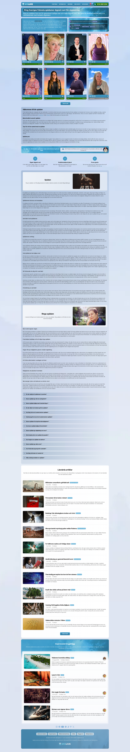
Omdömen (70, 4)
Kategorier (85, 4)
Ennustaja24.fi (74, 740)
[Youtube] (62, 727)
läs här (77, 28)
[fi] (92, 3)
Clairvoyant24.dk (67, 740)
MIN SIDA (40, 64)
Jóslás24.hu (80, 740)
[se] (92, 5)
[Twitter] (73, 727)
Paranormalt (70, 497)
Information (62, 4)
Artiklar (48, 115)
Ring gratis (77, 4)
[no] (90, 5)
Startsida (54, 4)
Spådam (72, 657)
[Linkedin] (66, 727)
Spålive (48, 737)
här (101, 166)
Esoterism (73, 589)
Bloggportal (80, 733)
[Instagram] (56, 727)
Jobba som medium (41, 733)
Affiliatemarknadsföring (64, 733)
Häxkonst (72, 605)
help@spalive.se (80, 737)
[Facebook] (59, 727)
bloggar (40, 34)
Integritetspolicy (52, 733)
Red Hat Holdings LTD (45, 740)
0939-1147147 (85, 26)
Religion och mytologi (74, 482)
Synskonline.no (60, 740)
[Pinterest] (70, 727)
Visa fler (65, 103)
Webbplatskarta (89, 733)
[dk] (90, 3)
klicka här (95, 21)
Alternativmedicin (77, 559)
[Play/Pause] (28, 62)
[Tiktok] (68, 727)
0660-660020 (74, 737)
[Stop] (30, 62)
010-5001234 (38, 21)
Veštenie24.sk (94, 740)
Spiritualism (78, 513)
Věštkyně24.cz (86, 740)
